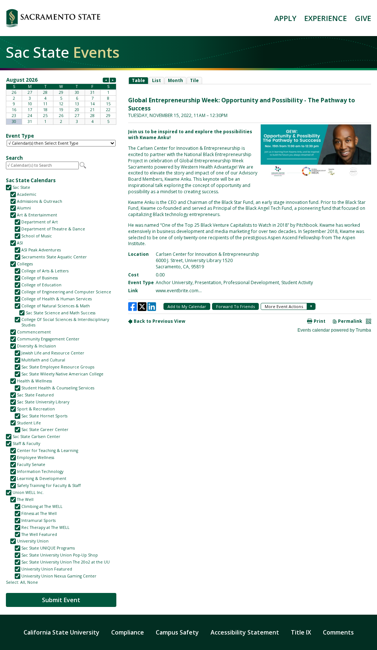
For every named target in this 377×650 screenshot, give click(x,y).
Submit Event (61, 600)
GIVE (363, 18)
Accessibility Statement (245, 632)
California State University (61, 632)
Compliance (127, 632)
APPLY (285, 18)
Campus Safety (177, 632)
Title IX (301, 632)
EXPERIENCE (325, 18)
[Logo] (53, 18)
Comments (338, 632)
